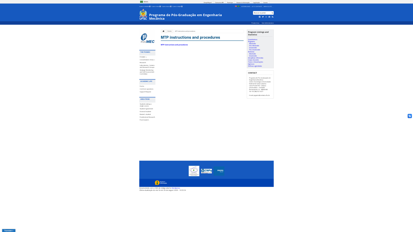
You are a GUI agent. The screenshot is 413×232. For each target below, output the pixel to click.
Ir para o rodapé (177, 6)
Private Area (255, 23)
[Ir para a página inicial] (163, 31)
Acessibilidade (245, 6)
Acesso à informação (243, 2)
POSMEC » (143, 57)
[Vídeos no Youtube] (266, 17)
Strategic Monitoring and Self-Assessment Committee (147, 72)
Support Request (145, 92)
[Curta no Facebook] (260, 17)
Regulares (251, 41)
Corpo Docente (253, 60)
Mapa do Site (268, 6)
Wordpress (176, 188)
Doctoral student (145, 111)
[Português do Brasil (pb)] (238, 6)
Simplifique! (208, 2)
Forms (142, 86)
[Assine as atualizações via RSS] (273, 17)
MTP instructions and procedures (185, 31)
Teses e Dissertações (255, 62)
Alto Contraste (257, 6)
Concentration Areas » (147, 60)
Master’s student (145, 114)
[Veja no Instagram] (269, 17)
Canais (265, 2)
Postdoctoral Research (147, 117)
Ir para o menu (156, 6)
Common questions (146, 89)
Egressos (251, 64)
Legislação (256, 2)
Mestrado (252, 44)
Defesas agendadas (255, 66)
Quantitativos (252, 39)
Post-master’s (144, 120)
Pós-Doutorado (254, 50)
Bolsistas (251, 52)
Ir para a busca (166, 6)
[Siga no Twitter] (263, 17)
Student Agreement (146, 109)
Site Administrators (268, 23)
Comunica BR (219, 2)
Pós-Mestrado (254, 46)
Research (143, 62)
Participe (230, 2)
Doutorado (253, 48)
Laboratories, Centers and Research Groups (147, 66)
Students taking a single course (145, 105)
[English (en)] (236, 6)
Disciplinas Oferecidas (255, 58)
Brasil (146, 2)
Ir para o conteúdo (144, 6)
